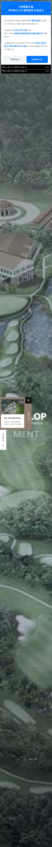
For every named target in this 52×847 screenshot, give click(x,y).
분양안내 (28, 416)
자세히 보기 (14, 59)
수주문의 (3, 437)
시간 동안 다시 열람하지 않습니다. (14, 71)
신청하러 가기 (37, 59)
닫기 (47, 71)
